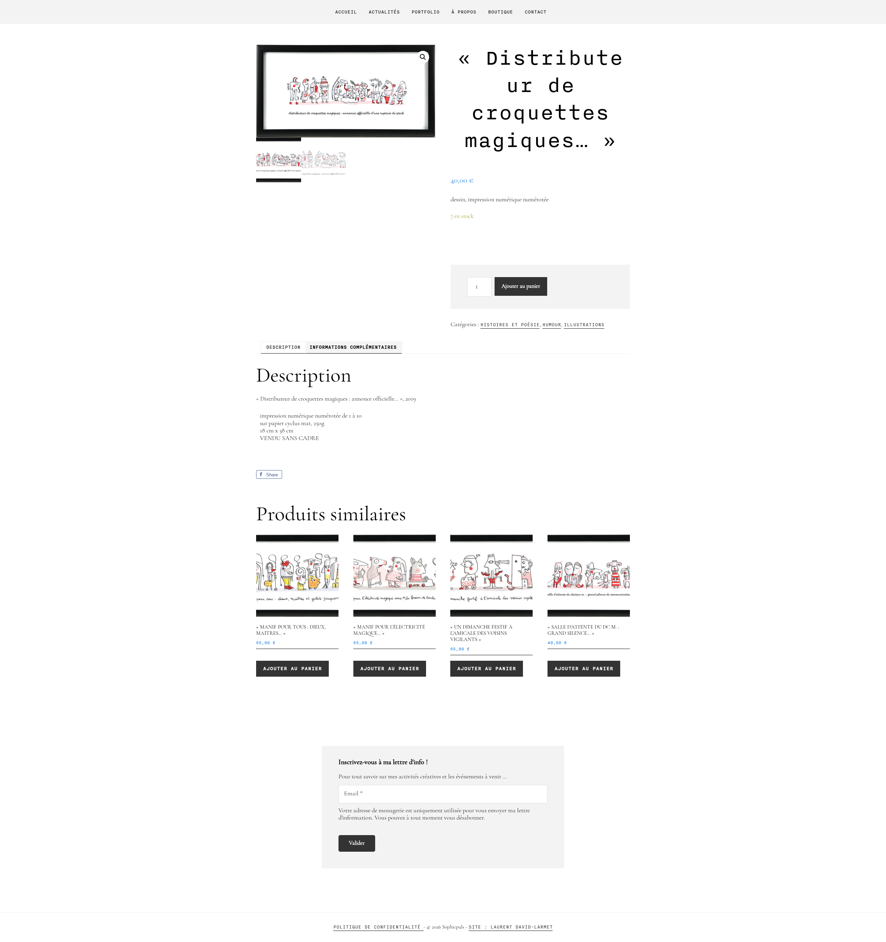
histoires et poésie (510, 324)
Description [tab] (283, 347)
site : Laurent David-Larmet (511, 927)
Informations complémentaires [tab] (353, 347)
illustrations (584, 324)
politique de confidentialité (378, 927)
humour (551, 324)
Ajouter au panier (520, 286)
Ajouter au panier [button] (292, 669)
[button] (423, 57)
